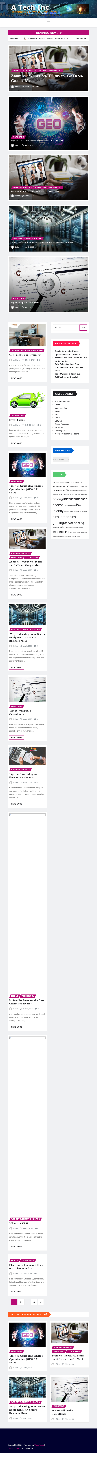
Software (58, 420)
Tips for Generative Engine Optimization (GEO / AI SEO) (37, 141)
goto (78, 494)
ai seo (57, 483)
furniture (63, 493)
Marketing (59, 411)
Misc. (57, 414)
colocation (77, 482)
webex (81, 527)
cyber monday (83, 486)
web (77, 527)
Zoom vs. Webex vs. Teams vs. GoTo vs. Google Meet (35, 191)
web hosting (61, 531)
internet (69, 498)
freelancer (55, 494)
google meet (73, 494)
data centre (59, 490)
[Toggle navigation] (48, 22)
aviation (68, 482)
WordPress (39, 1445)
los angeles (72, 505)
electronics (73, 490)
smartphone (63, 527)
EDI (67, 490)
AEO (54, 483)
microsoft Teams (68, 511)
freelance (83, 490)
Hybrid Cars (17, 419)
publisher (16, 360)
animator (62, 483)
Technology (59, 427)
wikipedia (79, 532)
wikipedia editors (64, 536)
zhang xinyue (72, 536)
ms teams (76, 511)
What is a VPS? (18, 1223)
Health (57, 404)
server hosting (74, 522)
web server (73, 532)
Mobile (57, 417)
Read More (16, 378)
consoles (71, 486)
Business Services (62, 401)
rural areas (61, 516)
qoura (81, 511)
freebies (78, 490)
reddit (85, 511)
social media (72, 527)
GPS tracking (83, 494)
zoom (78, 536)
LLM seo (66, 505)
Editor (17, 86)
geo (68, 494)
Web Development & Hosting (67, 433)
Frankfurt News (14, 1448)
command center (60, 485)
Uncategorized (61, 430)
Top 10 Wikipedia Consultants (25, 303)
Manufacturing (61, 408)
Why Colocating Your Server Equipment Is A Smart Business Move (42, 242)
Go (83, 327)
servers (55, 527)
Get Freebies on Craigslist (25, 354)
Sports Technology (62, 424)
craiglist (76, 486)
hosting (58, 499)
